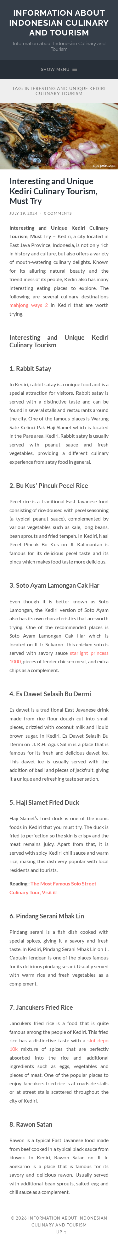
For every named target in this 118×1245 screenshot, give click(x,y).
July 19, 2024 (23, 213)
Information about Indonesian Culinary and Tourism (59, 22)
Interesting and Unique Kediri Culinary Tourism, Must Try (53, 191)
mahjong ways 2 (28, 305)
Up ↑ (61, 1231)
